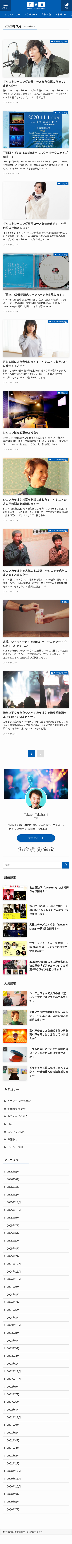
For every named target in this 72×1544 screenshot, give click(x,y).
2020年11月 (14, 1478)
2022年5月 (13, 1402)
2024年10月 (14, 1279)
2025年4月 (13, 1248)
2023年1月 (13, 1363)
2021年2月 (13, 1455)
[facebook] (20, 849)
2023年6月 (13, 1340)
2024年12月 (14, 1264)
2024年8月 (13, 1294)
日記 (10, 1124)
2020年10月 (14, 1486)
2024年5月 (13, 1310)
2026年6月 (13, 1179)
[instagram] (32, 849)
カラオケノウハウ (17, 1116)
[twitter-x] (26, 849)
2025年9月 (13, 1218)
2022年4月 (13, 1409)
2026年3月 (13, 1195)
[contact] (51, 849)
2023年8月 (13, 1333)
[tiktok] (39, 849)
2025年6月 (13, 1233)
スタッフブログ (16, 1132)
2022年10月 (14, 1379)
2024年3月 (13, 1317)
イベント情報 (15, 1147)
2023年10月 (14, 1325)
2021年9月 (13, 1425)
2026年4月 (13, 1187)
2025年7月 (13, 1225)
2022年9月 (13, 1386)
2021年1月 (13, 1463)
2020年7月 (13, 1509)
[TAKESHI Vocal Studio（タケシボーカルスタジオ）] (36, 5)
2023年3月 (13, 1356)
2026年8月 (13, 1172)
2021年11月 (14, 1417)
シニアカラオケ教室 (19, 1101)
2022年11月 (14, 1371)
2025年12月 (14, 1202)
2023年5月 (13, 1348)
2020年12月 (14, 1471)
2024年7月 (13, 1302)
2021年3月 (13, 1448)
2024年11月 (14, 1271)
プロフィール (36, 838)
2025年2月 (13, 1256)
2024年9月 (13, 1287)
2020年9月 (13, 1494)
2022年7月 (13, 1394)
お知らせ (12, 1139)
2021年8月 (13, 1432)
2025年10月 (14, 1210)
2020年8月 (13, 1501)
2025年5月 (13, 1241)
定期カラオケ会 (16, 1109)
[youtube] (45, 849)
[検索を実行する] (65, 865)
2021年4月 (13, 1440)
